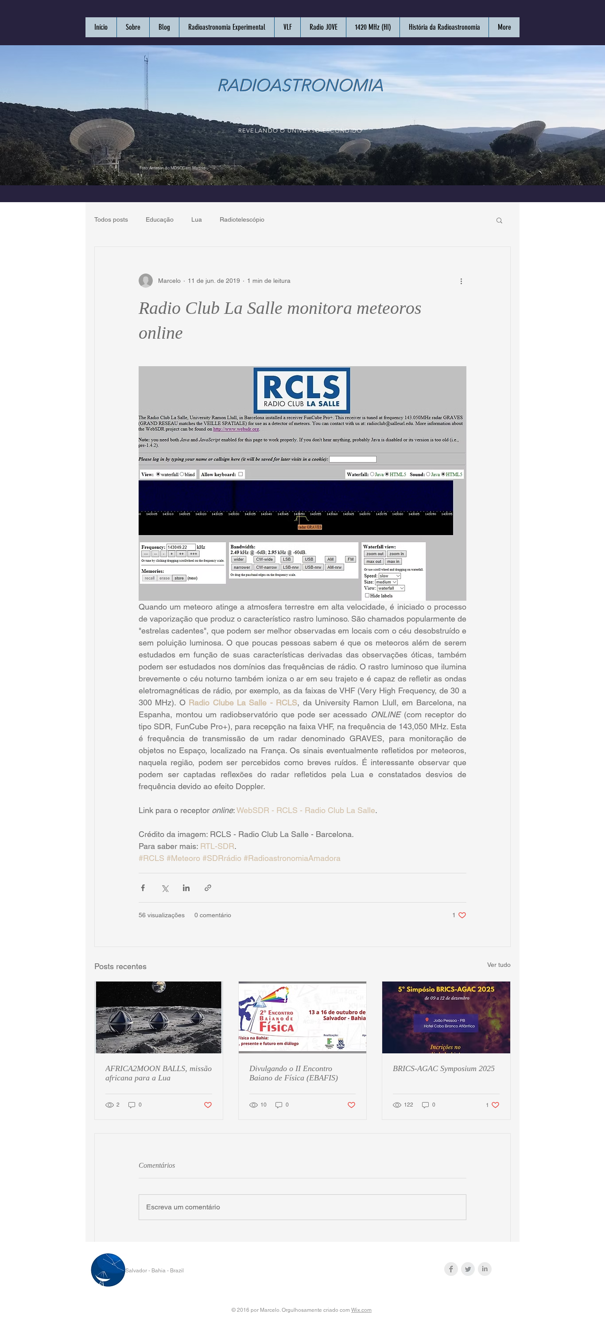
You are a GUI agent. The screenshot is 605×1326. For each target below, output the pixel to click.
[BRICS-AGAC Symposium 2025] (446, 1017)
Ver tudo (499, 964)
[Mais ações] (461, 280)
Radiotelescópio (242, 219)
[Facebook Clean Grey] (451, 1269)
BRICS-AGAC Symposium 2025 (444, 1068)
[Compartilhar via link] (208, 888)
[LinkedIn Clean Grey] (485, 1269)
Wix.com (361, 1310)
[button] (499, 219)
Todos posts (111, 219)
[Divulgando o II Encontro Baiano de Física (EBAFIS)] (303, 1017)
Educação (160, 219)
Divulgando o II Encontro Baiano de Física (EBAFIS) (293, 1073)
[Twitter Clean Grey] (468, 1269)
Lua (196, 219)
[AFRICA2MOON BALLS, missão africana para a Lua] (159, 1017)
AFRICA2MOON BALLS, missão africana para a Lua (158, 1073)
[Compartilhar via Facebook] (143, 888)
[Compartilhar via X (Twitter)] (164, 888)
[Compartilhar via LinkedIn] (186, 888)
